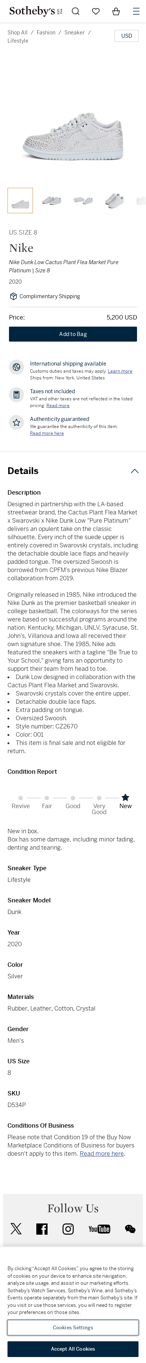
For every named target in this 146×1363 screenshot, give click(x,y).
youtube (99, 1229)
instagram (68, 1229)
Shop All (17, 32)
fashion (46, 32)
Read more (58, 406)
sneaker (74, 32)
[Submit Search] (75, 11)
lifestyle (17, 40)
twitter (16, 1229)
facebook (42, 1229)
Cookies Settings (73, 1327)
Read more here (102, 1154)
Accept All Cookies (73, 1349)
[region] (73, 1305)
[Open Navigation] (136, 11)
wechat (130, 1229)
